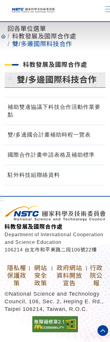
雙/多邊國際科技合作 (42, 44)
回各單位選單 (27, 28)
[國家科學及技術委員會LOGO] (31, 8)
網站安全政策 (40, 276)
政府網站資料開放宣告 (69, 276)
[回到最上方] (102, 330)
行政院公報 (96, 276)
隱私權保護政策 (16, 276)
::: (10, 78)
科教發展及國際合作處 (44, 36)
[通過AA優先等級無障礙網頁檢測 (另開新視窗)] (55, 323)
